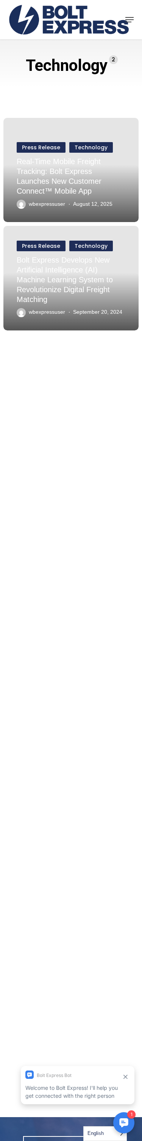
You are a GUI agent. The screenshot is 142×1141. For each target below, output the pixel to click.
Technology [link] (91, 147)
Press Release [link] (41, 147)
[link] (69, 20)
